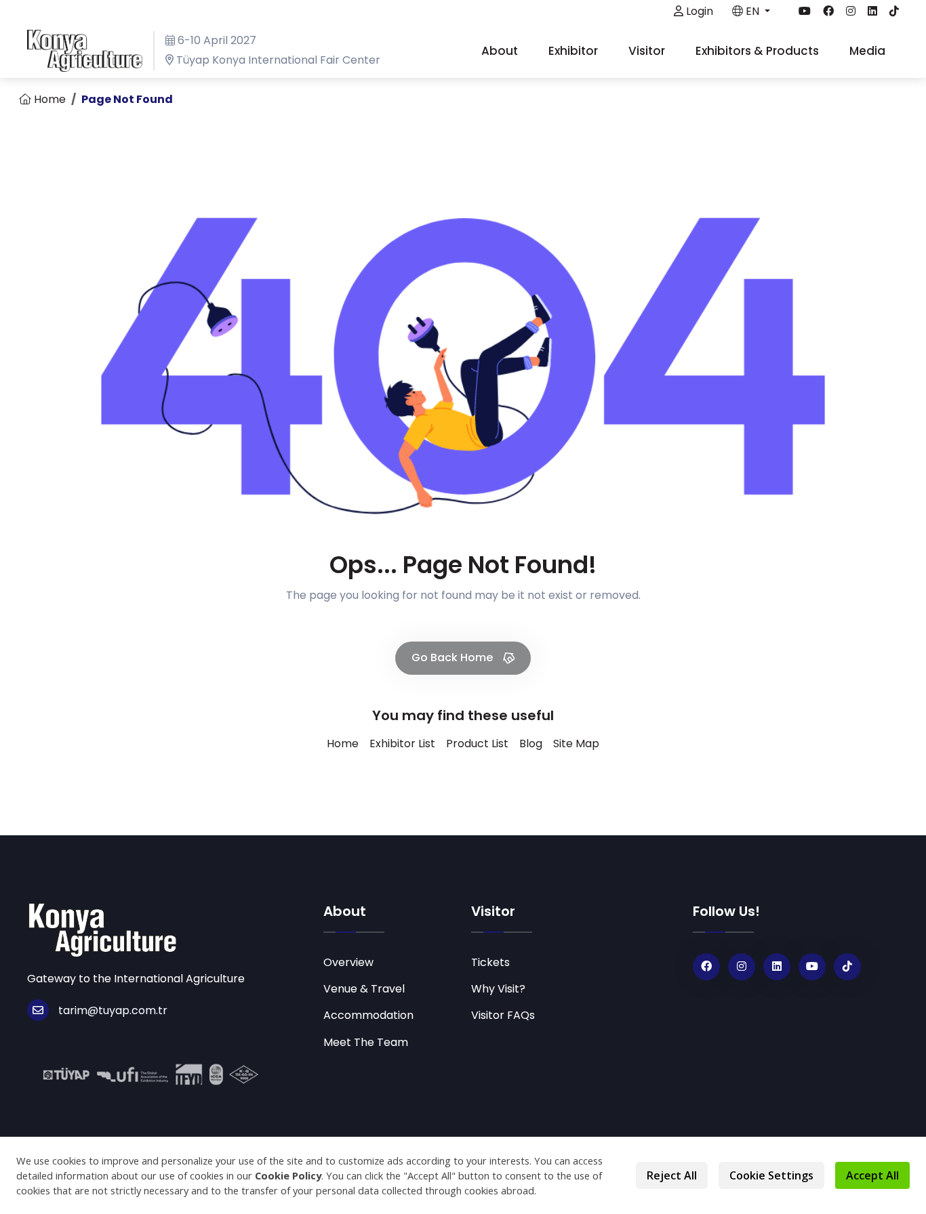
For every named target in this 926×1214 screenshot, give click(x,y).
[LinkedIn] (776, 966)
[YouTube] (812, 966)
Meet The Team (365, 1042)
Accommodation (368, 1015)
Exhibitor (574, 51)
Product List (477, 743)
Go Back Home (453, 657)
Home (48, 99)
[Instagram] (741, 966)
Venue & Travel (364, 989)
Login (698, 11)
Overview (348, 962)
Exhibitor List (402, 743)
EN (752, 11)
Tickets (490, 962)
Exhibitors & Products (759, 51)
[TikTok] (847, 966)
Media (868, 51)
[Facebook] (706, 966)
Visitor (648, 51)
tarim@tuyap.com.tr (112, 1010)
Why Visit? (498, 989)
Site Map (576, 743)
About (501, 51)
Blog (530, 743)
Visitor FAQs (503, 1015)
